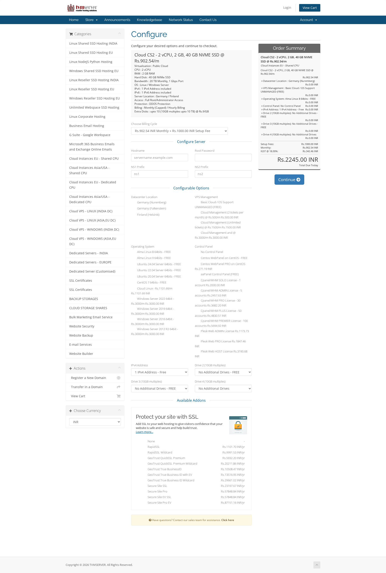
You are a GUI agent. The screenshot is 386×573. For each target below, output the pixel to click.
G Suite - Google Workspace (89, 135)
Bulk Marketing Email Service (91, 317)
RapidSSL (195, 447)
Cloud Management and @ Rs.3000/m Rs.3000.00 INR (215, 235)
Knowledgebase (149, 20)
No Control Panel (211, 252)
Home (74, 20)
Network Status (181, 20)
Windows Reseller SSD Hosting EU (94, 98)
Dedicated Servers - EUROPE (90, 262)
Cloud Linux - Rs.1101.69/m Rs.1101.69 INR (151, 291)
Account (307, 20)
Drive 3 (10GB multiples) (146, 381)
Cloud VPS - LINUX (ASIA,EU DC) (92, 220)
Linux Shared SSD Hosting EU (91, 53)
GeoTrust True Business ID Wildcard (195, 480)
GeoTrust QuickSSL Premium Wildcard (195, 463)
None (195, 441)
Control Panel (204, 246)
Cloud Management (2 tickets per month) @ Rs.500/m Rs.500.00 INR (219, 214)
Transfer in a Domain (86, 387)
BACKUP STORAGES (83, 299)
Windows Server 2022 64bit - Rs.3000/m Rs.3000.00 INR (152, 301)
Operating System (142, 246)
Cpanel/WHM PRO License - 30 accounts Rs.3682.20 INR (217, 303)
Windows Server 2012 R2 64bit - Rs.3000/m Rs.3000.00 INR (154, 331)
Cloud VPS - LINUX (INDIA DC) (90, 211)
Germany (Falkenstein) (151, 209)
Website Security (81, 326)
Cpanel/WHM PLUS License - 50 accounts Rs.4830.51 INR (218, 313)
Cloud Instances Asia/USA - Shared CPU (89, 170)
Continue (287, 179)
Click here (227, 520)
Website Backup (81, 335)
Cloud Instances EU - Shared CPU (94, 159)
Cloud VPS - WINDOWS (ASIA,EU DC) (92, 241)
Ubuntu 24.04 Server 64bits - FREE (158, 264)
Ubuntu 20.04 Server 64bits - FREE (158, 276)
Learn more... (144, 432)
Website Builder (81, 354)
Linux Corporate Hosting (87, 117)
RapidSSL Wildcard (195, 452)
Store (90, 20)
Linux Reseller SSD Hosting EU (91, 89)
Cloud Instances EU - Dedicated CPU (92, 185)
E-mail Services (80, 345)
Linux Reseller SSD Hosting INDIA (94, 80)
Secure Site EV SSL (195, 497)
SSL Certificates (80, 281)
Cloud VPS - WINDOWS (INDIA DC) (94, 230)
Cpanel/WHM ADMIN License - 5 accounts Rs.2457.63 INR (218, 292)
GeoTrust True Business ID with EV (195, 475)
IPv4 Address (139, 365)
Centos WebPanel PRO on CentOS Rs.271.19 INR (220, 266)
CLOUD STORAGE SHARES (88, 308)
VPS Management (206, 197)
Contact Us (207, 20)
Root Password (204, 151)
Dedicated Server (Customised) (92, 271)
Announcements (117, 20)
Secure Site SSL (195, 486)
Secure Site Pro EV (195, 503)
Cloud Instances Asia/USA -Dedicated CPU (89, 199)
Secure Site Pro (195, 491)
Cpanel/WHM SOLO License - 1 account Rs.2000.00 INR (218, 282)
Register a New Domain (87, 378)
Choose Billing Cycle (144, 124)
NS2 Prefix (201, 167)
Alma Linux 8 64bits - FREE (153, 252)
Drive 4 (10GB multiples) (210, 381)
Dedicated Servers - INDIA (88, 253)
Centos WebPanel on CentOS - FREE (224, 258)
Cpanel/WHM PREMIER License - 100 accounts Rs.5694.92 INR (221, 323)
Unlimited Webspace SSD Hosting (94, 107)
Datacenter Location (144, 197)
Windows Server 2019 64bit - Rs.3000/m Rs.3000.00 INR (152, 311)
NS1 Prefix (137, 167)
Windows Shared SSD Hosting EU (93, 71)
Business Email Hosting (86, 126)
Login (287, 7)
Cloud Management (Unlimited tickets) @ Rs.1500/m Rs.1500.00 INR (218, 225)
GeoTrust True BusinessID (195, 469)
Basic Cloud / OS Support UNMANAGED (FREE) (214, 204)
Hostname (138, 151)
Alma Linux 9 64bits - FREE (153, 258)
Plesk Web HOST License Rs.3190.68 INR (221, 354)
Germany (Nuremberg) (151, 202)
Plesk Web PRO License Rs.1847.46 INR (220, 343)
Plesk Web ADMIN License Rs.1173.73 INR (222, 333)
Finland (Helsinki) (147, 215)
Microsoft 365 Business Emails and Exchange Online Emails (92, 146)
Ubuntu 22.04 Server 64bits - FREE (158, 270)
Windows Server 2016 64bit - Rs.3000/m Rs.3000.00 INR (152, 321)
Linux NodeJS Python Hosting (90, 62)
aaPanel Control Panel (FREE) (219, 274)
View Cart (310, 8)
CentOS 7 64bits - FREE (151, 283)
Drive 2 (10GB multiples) (210, 365)
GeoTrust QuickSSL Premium (195, 458)
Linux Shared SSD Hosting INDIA (93, 43)
